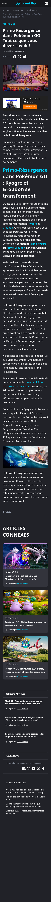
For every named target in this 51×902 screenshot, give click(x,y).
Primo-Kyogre (38, 243)
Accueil (6, 10)
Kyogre (33, 223)
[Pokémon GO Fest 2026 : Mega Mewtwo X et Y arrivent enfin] (25, 565)
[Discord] (23, 769)
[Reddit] (24, 57)
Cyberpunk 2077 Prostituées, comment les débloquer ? (25, 812)
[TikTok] (43, 769)
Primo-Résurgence (25, 170)
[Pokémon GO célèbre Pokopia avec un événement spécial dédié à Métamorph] (25, 611)
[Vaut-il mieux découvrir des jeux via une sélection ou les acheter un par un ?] (25, 722)
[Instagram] (28, 769)
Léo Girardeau (22, 583)
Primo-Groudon (16, 247)
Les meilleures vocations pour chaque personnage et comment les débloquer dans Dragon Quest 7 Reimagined (23, 805)
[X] (19, 57)
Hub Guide (18, 10)
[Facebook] (15, 57)
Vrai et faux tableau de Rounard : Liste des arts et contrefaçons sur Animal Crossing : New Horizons (25, 791)
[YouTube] (33, 769)
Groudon (8, 227)
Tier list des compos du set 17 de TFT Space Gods (25, 798)
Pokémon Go (32, 10)
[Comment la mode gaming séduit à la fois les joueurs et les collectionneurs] (25, 738)
